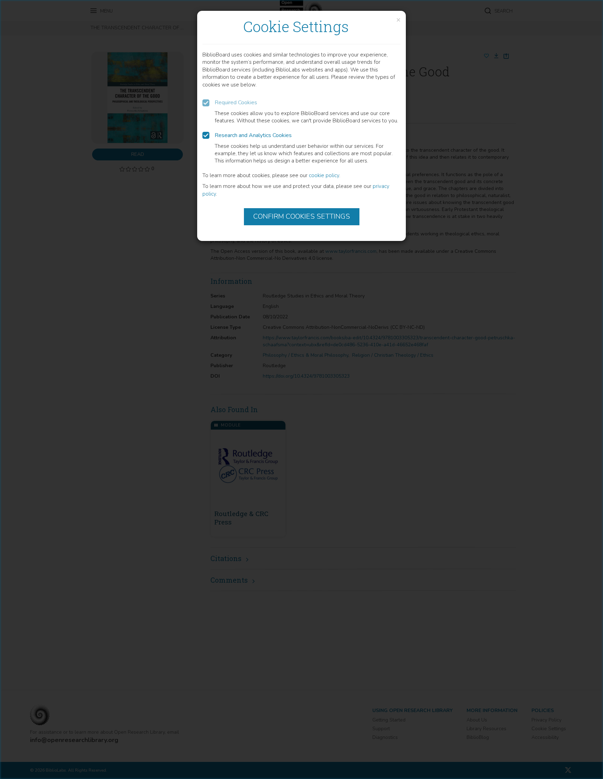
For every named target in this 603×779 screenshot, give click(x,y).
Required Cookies (236, 102)
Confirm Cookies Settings (301, 216)
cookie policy (324, 175)
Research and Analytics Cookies (253, 135)
